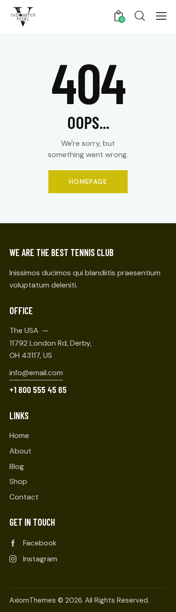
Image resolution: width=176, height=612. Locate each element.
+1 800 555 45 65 (38, 389)
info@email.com (36, 373)
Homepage (88, 182)
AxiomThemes (32, 600)
